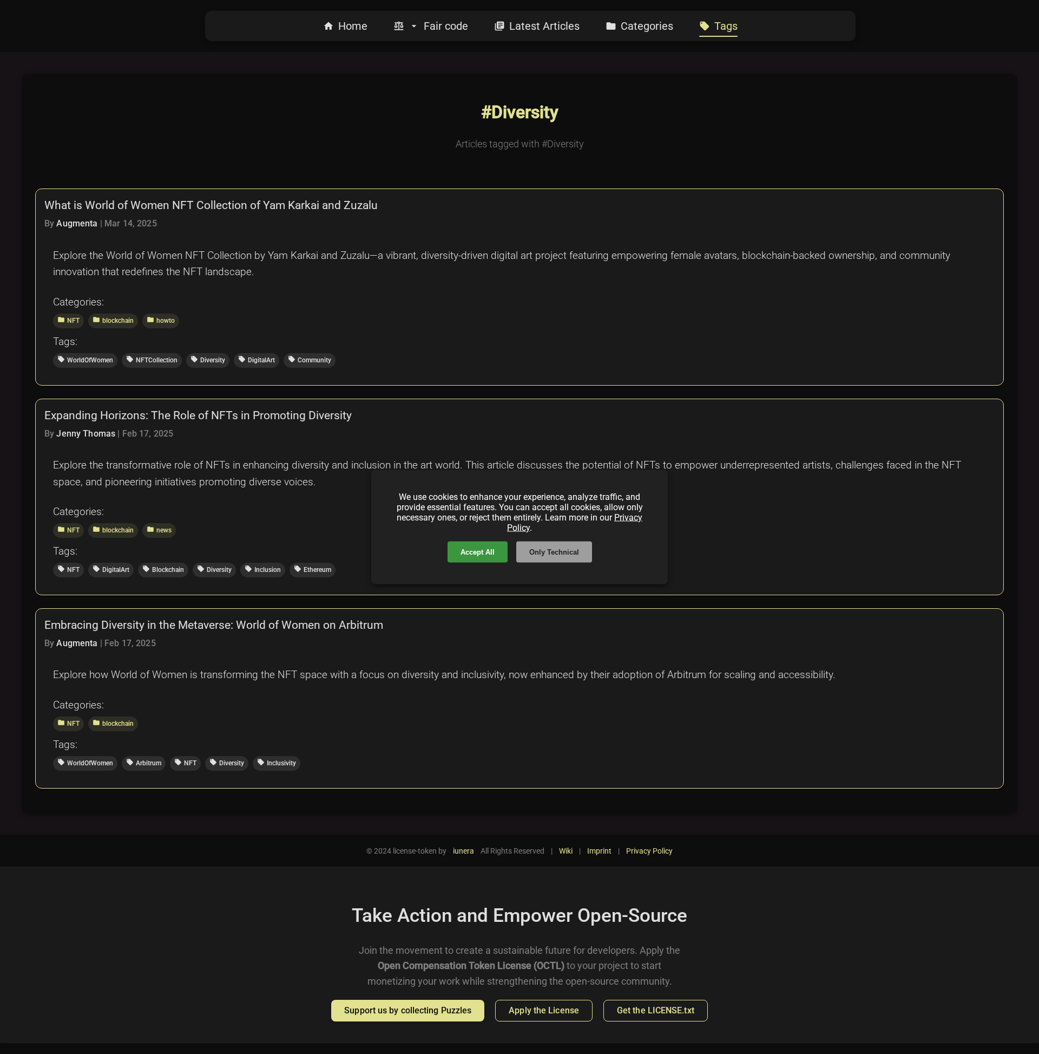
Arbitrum (143, 762)
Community (309, 359)
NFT (68, 320)
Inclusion (263, 569)
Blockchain (163, 569)
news (159, 529)
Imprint (599, 851)
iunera (463, 851)
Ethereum (312, 569)
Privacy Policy (649, 851)
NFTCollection (151, 359)
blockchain (113, 320)
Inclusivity (276, 762)
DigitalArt (256, 359)
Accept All (478, 552)
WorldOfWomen (85, 359)
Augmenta (76, 223)
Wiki (566, 851)
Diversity (207, 359)
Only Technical (554, 552)
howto (161, 320)
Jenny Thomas (85, 433)
